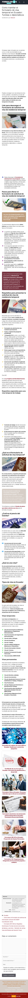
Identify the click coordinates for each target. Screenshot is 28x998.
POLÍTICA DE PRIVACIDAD (14, 987)
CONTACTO (18, 992)
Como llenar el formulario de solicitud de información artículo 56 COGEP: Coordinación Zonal (14, 919)
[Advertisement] (14, 35)
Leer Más (18, 996)
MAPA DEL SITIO (10, 992)
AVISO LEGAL (20, 990)
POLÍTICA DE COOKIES (10, 990)
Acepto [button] (13, 996)
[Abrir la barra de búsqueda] (19, 2)
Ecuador (6, 915)
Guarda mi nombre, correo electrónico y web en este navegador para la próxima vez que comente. (14, 969)
